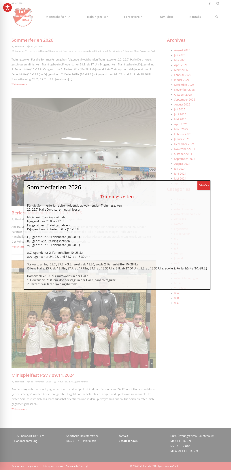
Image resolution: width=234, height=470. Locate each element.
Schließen (204, 185)
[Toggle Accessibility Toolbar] (7, 7)
